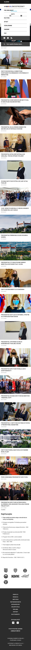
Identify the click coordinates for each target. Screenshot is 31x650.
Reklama (15, 609)
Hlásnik (6, 2)
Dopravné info (15, 604)
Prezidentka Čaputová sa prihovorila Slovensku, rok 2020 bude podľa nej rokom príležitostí (15, 504)
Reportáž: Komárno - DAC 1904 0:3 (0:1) (13, 557)
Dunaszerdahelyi (4, 38)
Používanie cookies (15, 640)
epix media (19, 645)
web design (12, 645)
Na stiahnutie (15, 614)
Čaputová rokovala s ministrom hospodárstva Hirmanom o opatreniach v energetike (15, 73)
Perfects (15, 594)
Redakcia (15, 597)
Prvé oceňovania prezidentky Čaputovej (14, 477)
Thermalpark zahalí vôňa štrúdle (11, 544)
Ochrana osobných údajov (15, 638)
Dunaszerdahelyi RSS (11, 38)
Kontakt (15, 611)
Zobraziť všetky (15, 630)
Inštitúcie (15, 599)
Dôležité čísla (15, 606)
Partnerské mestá (15, 602)
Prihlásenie (27, 15)
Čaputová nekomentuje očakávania (12, 289)
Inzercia (7, 5)
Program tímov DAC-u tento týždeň (12, 537)
